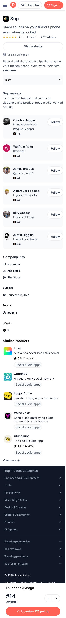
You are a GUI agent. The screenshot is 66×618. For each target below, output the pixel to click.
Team (7, 79)
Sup (18, 133)
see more (9, 70)
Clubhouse (21, 436)
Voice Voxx (22, 413)
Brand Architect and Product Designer (25, 126)
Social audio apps (18, 54)
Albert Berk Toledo (26, 191)
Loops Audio (23, 393)
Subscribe (32, 5)
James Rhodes (23, 168)
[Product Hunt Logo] (13, 5)
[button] (6, 121)
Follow (55, 122)
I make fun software (25, 239)
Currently (20, 374)
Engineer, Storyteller (25, 195)
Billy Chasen (22, 213)
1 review (32, 37)
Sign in (55, 5)
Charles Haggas (24, 120)
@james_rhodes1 (23, 173)
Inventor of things (23, 217)
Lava (17, 348)
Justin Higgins (23, 235)
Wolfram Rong (23, 146)
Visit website (33, 46)
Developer (19, 150)
